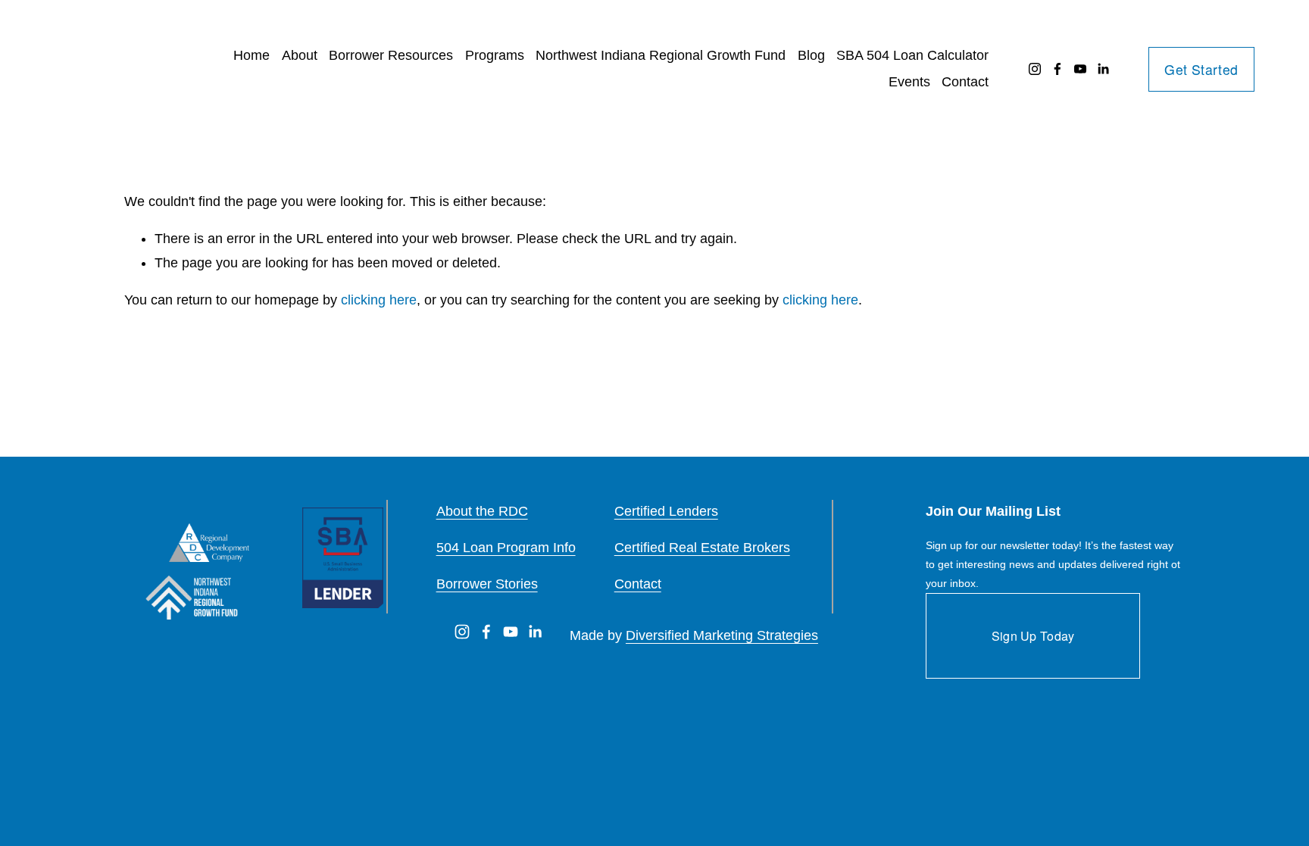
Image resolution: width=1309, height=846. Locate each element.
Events (909, 81)
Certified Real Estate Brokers (702, 547)
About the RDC (482, 511)
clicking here (379, 299)
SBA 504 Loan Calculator (912, 55)
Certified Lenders (666, 511)
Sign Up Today (1033, 636)
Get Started (1201, 69)
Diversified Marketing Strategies (722, 635)
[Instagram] (1034, 68)
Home (251, 55)
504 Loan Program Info (506, 547)
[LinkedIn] (1103, 68)
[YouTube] (1080, 68)
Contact (965, 81)
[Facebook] (1057, 68)
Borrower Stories (487, 584)
